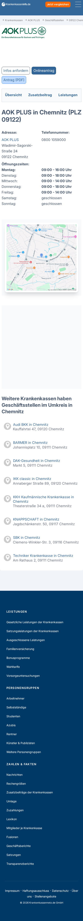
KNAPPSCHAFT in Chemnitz (36, 519)
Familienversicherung (20, 649)
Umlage (11, 801)
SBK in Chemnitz (26, 537)
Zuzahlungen (15, 810)
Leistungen (16, 611)
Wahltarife (13, 666)
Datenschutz (60, 890)
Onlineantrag (43, 70)
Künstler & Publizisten (20, 743)
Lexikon (11, 819)
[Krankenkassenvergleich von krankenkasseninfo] (14, 4)
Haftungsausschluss (36, 890)
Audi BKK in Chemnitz (30, 424)
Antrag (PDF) (13, 80)
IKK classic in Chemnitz (32, 479)
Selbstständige (16, 707)
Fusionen (12, 837)
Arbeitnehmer (15, 698)
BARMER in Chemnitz (30, 442)
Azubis (11, 725)
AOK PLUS (10, 140)
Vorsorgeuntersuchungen (23, 675)
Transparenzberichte (20, 863)
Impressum (12, 890)
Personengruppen (22, 688)
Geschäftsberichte (18, 846)
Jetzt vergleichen (58, 4)
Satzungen (13, 854)
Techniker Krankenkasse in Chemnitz (43, 555)
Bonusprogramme (18, 658)
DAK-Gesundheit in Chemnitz (36, 460)
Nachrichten (14, 774)
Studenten (13, 716)
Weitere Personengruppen (23, 752)
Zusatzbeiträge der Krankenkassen (29, 792)
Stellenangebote (45, 896)
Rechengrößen (16, 783)
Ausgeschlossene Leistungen (25, 640)
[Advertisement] (41, 347)
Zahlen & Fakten (21, 764)
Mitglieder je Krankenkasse (24, 828)
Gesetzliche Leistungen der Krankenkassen (34, 622)
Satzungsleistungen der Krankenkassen (32, 631)
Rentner (11, 734)
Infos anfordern (15, 70)
